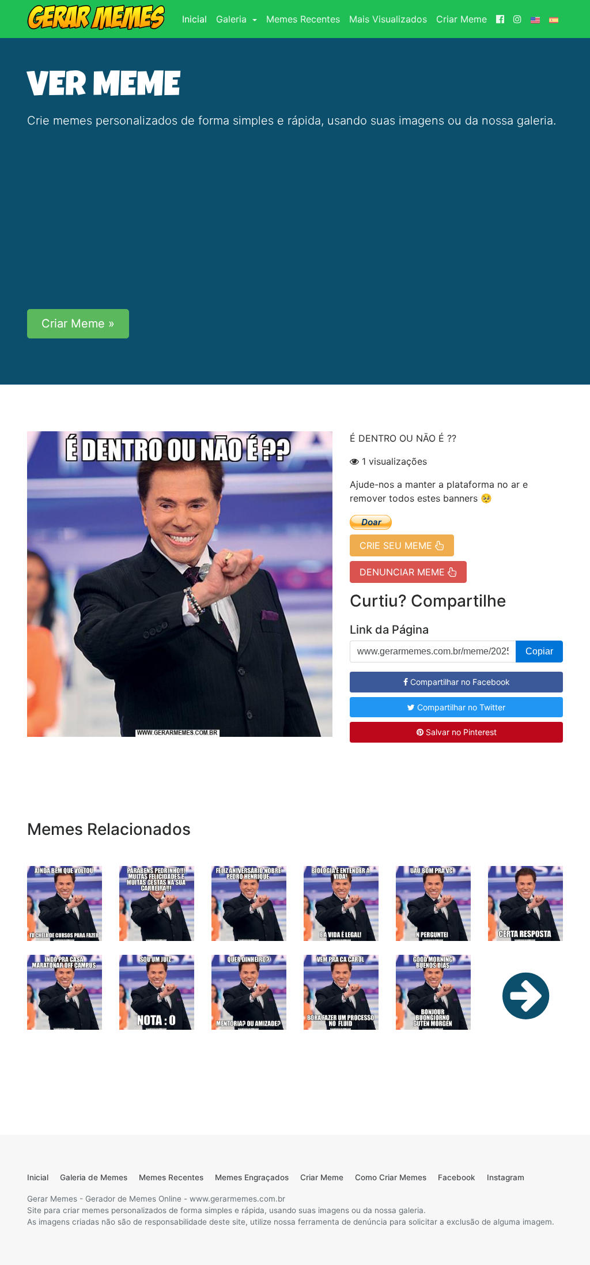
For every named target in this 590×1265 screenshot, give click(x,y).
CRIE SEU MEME (397, 545)
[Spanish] (553, 19)
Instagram (505, 1177)
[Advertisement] (295, 219)
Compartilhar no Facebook (459, 682)
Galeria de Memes (93, 1177)
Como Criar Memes (390, 1177)
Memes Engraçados (252, 1177)
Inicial (196, 19)
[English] (535, 19)
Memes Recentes (303, 19)
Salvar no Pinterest (460, 732)
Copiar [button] (539, 651)
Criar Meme (461, 19)
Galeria (232, 19)
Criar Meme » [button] (78, 323)
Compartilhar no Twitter (460, 707)
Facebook (456, 1177)
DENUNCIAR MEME (404, 572)
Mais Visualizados (388, 19)
